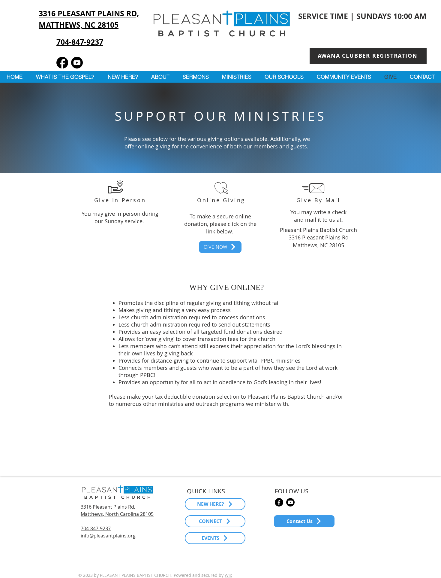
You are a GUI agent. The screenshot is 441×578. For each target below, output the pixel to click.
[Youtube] (77, 62)
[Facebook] (62, 62)
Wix (228, 575)
